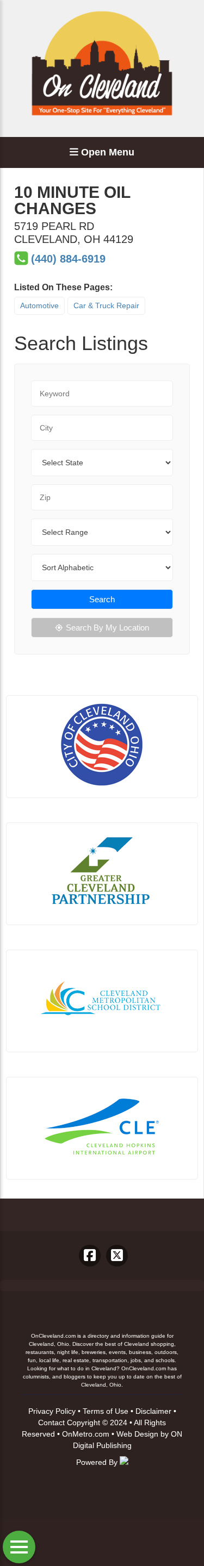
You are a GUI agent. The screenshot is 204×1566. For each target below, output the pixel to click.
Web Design (137, 1434)
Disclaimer (153, 1411)
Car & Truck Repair (106, 305)
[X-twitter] (117, 1255)
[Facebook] (90, 1255)
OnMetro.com (85, 1434)
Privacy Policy (52, 1411)
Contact (51, 1422)
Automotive (39, 305)
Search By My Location (107, 627)
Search (102, 599)
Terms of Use (105, 1411)
